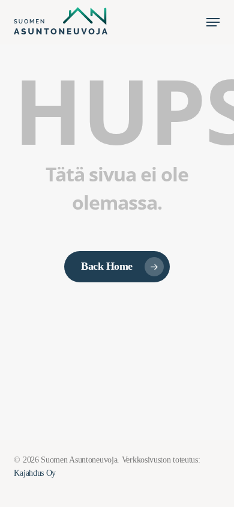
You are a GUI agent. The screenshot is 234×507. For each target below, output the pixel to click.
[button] (213, 22)
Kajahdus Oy (35, 473)
